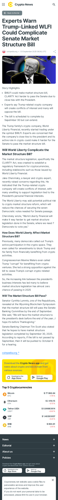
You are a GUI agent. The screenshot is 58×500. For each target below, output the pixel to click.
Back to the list (13, 13)
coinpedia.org (9, 352)
